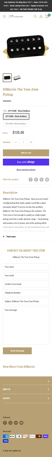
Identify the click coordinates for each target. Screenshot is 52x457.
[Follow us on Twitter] (10, 423)
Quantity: (7, 142)
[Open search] (35, 16)
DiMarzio (7, 101)
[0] (47, 16)
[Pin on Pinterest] (36, 179)
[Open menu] (4, 16)
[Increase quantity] (31, 142)
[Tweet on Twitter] (42, 179)
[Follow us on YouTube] (21, 423)
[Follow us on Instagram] (16, 423)
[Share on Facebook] (31, 179)
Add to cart (26, 152)
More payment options (26, 169)
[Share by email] (47, 179)
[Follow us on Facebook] (5, 423)
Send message (17, 350)
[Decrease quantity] (16, 142)
